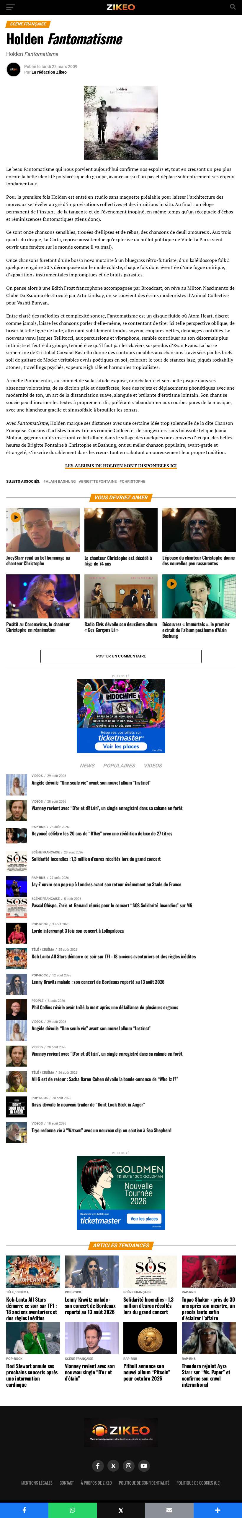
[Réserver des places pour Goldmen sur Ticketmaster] (121, 1191)
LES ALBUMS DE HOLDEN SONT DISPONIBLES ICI (121, 465)
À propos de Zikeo (96, 1483)
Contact (67, 1483)
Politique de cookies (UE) (198, 1483)
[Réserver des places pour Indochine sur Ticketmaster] (121, 714)
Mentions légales (37, 1483)
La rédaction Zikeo (49, 72)
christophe (133, 482)
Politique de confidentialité (144, 1483)
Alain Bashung (61, 482)
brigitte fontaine (99, 482)
